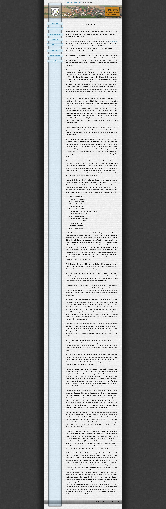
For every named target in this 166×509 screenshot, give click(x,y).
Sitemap (91, 502)
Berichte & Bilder (55, 34)
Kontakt (98, 502)
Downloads (55, 40)
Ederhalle (55, 45)
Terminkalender (55, 56)
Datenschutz (115, 502)
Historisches (55, 29)
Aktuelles (56, 50)
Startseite (69, 3)
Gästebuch (55, 61)
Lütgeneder (113, 41)
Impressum (106, 502)
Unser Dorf (55, 24)
